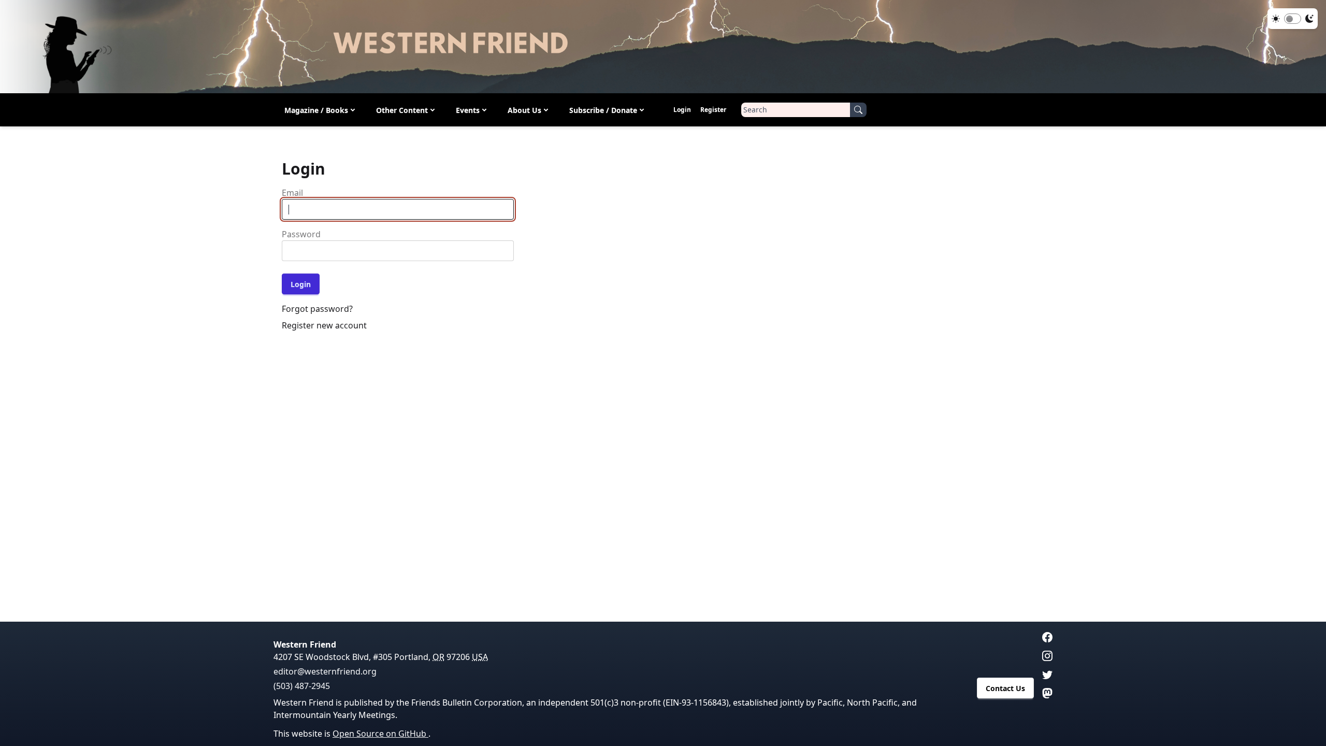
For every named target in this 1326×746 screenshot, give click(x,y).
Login (301, 284)
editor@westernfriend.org (325, 671)
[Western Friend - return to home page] (663, 46)
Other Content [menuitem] (402, 110)
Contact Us (1005, 688)
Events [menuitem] (468, 110)
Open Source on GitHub (380, 733)
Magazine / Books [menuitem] (316, 110)
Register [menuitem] (713, 109)
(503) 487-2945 (301, 686)
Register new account (324, 325)
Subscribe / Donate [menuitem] (603, 110)
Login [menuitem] (682, 109)
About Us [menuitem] (524, 110)
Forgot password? (317, 308)
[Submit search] (858, 110)
